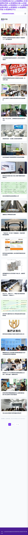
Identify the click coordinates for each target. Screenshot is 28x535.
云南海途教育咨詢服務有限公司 (8, 13)
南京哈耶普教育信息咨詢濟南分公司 (11, 196)
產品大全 (4, 19)
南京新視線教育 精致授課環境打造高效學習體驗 (13, 157)
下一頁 (17, 424)
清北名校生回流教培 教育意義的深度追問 (12, 413)
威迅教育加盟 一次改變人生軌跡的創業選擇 (12, 138)
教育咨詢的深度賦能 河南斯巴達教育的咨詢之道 (13, 334)
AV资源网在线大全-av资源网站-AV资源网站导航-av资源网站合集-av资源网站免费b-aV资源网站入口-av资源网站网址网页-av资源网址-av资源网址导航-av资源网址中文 (14, 5)
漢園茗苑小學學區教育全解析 (9, 214)
